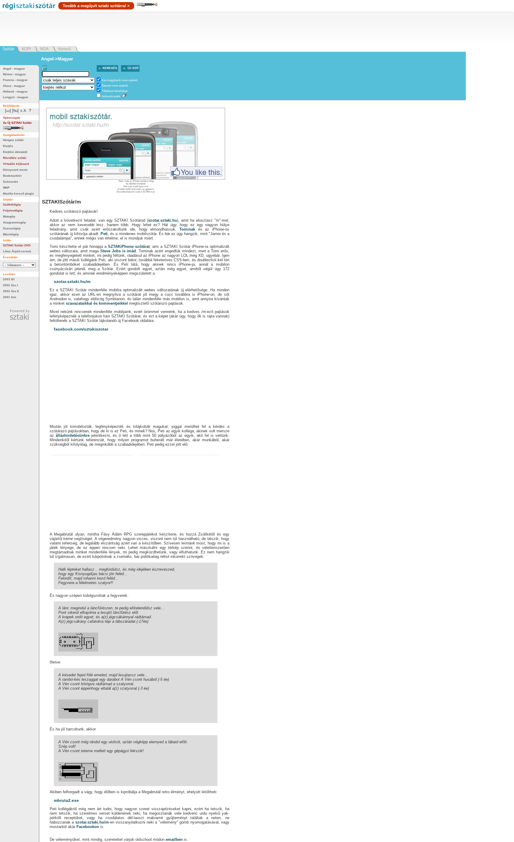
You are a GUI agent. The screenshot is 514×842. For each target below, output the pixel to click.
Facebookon (87, 826)
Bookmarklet (12, 175)
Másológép (11, 234)
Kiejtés (8, 146)
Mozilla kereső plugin (18, 193)
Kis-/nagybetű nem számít (119, 80)
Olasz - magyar (14, 85)
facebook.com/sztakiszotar (81, 329)
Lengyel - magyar (15, 97)
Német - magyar (14, 74)
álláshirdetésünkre (73, 435)
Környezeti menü (15, 169)
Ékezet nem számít (115, 85)
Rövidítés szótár (14, 157)
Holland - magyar (15, 91)
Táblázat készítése (115, 91)
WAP (6, 187)
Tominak (187, 229)
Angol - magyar (14, 68)
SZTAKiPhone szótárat (129, 246)
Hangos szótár (13, 140)
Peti (104, 233)
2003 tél (9, 279)
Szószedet (10, 181)
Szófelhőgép (12, 204)
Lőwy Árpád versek (17, 251)
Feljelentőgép (13, 210)
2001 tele (9, 297)
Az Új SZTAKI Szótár (17, 122)
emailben (174, 839)
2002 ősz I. (11, 285)
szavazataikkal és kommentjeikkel (97, 303)
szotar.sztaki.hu (162, 220)
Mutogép (9, 216)
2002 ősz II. (11, 291)
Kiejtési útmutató (15, 152)
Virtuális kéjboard (16, 163)
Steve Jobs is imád (118, 251)
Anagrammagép (14, 222)
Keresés (110, 68)
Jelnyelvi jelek (111, 96)
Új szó (133, 68)
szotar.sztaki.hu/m (72, 281)
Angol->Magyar (57, 58)
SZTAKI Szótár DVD (17, 245)
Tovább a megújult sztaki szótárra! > (96, 6)
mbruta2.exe (66, 800)
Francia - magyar (15, 80)
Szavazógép (12, 228)
